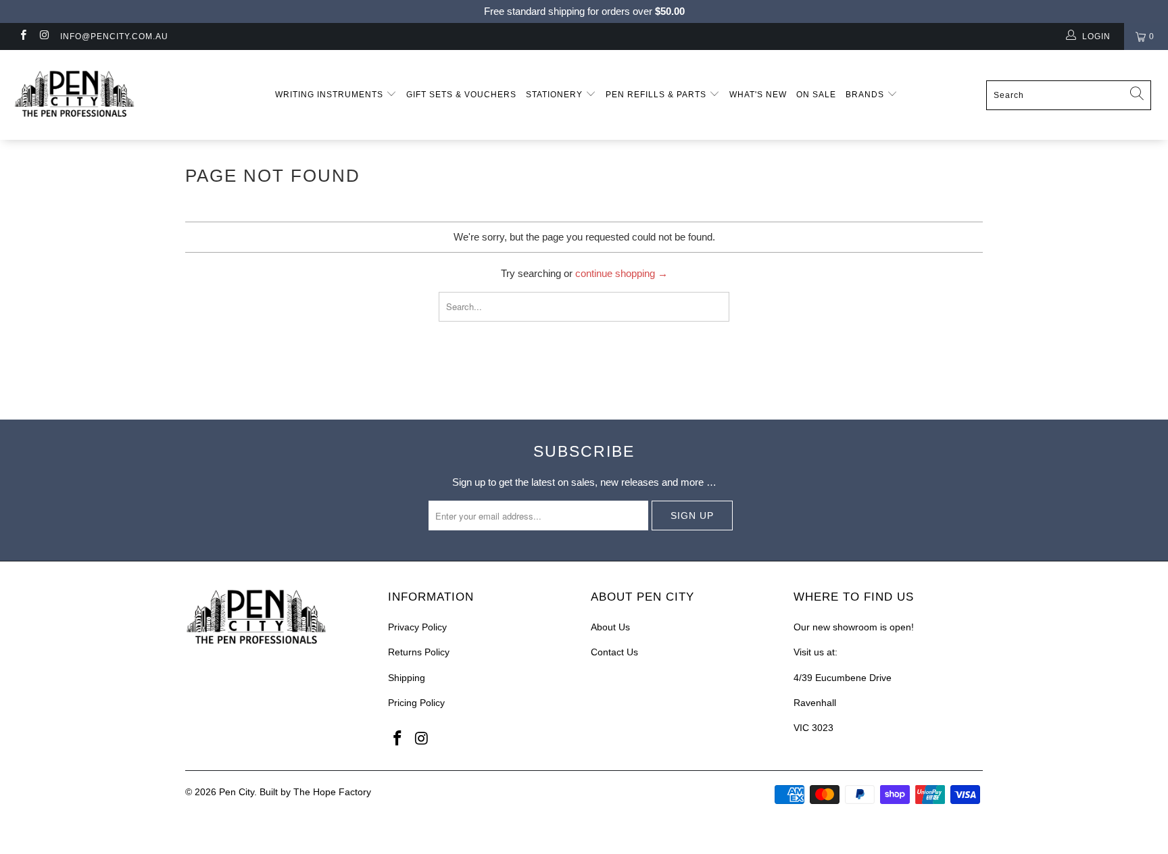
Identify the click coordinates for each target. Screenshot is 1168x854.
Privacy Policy (417, 627)
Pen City (236, 791)
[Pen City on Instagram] (43, 36)
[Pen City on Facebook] (22, 36)
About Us (610, 627)
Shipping (406, 677)
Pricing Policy (416, 702)
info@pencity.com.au (114, 36)
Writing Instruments (330, 94)
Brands (866, 94)
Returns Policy (418, 652)
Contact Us (614, 652)
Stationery (555, 94)
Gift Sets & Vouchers (461, 94)
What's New (758, 94)
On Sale (816, 94)
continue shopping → (621, 273)
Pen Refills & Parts (657, 94)
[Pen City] (100, 95)
